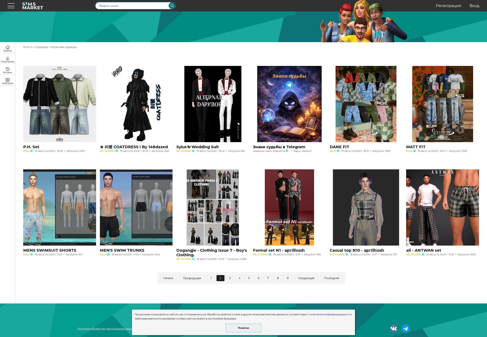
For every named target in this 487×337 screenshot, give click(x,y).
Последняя (331, 278)
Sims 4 (28, 47)
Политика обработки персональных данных (105, 328)
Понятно (243, 327)
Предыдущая (192, 278)
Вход (474, 5)
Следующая (306, 278)
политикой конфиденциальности (330, 314)
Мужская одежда (63, 47)
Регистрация (448, 5)
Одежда (42, 47)
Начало (168, 278)
